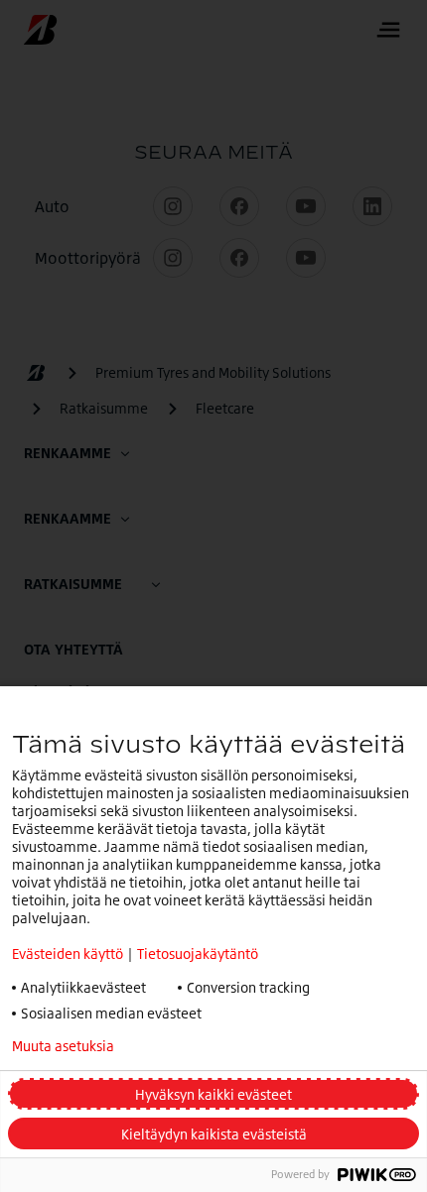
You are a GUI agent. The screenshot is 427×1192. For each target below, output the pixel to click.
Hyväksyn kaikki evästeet (213, 1094)
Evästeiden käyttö (67, 953)
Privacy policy (212, 1046)
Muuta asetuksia (63, 1046)
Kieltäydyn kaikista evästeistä (214, 1134)
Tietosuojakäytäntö (197, 953)
